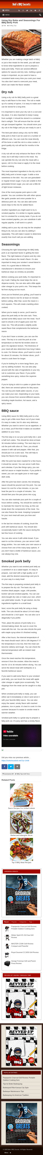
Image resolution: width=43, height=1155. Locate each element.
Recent (6, 922)
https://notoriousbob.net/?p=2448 (15, 760)
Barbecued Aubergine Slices (21, 835)
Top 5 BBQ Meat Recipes (21, 862)
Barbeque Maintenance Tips (13, 1091)
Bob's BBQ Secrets (14, 1149)
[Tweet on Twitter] (11, 766)
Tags (30, 922)
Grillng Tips (12, 25)
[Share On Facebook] (4, 766)
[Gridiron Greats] (21, 895)
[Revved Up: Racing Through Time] (21, 998)
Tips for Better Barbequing (12, 1084)
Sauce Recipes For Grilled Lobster (21, 808)
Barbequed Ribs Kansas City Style (16, 1088)
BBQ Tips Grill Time (23, 774)
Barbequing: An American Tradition (16, 1095)
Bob (4, 25)
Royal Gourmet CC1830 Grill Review (25, 952)
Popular (14, 922)
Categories (23, 922)
